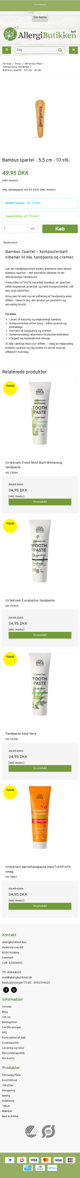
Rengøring (8, 1090)
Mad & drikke (10, 1116)
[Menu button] (6, 50)
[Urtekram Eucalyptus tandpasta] (40, 557)
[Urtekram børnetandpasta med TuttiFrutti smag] (40, 824)
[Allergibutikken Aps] (40, 35)
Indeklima (8, 1101)
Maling (6, 1096)
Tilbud (6, 1106)
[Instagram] (14, 990)
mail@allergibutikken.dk (17, 977)
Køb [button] (60, 229)
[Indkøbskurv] (73, 50)
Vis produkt (40, 502)
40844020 (11, 972)
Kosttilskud (9, 1080)
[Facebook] (6, 990)
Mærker (7, 1111)
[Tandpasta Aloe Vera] (40, 691)
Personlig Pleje (11, 1075)
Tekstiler (8, 1085)
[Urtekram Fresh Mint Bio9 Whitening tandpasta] (40, 420)
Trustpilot (40, 5)
